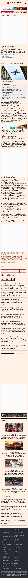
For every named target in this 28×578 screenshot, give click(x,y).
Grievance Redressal (8, 536)
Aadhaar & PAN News (7, 550)
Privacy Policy (18, 533)
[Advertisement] (14, 30)
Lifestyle (4, 554)
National (14, 15)
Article (16, 563)
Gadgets (16, 551)
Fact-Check (5, 560)
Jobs (3, 542)
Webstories (17, 568)
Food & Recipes (6, 544)
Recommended (6, 496)
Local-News (17, 554)
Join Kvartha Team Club (19, 536)
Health (16, 542)
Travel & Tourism (7, 563)
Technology (17, 547)
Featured (4, 420)
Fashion (16, 560)
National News (7, 271)
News (7, 15)
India (23, 271)
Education (5, 547)
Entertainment (18, 544)
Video (16, 558)
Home (2, 15)
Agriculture (5, 566)
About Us (17, 530)
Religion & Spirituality (5, 557)
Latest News (6, 568)
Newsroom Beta (7, 64)
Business (16, 539)
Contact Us (5, 533)
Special (16, 566)
